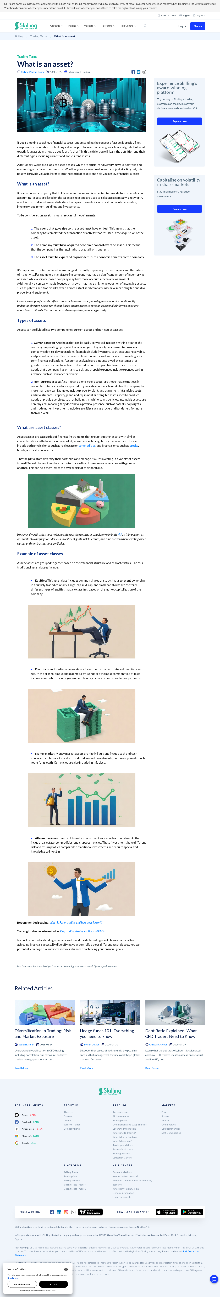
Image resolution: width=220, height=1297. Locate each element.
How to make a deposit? (125, 1176)
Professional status (123, 1149)
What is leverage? (122, 1141)
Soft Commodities (171, 1132)
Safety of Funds (72, 1124)
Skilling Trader (71, 1172)
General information (123, 1192)
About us (69, 1112)
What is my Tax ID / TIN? (126, 1188)
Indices (165, 1120)
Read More (21, 1068)
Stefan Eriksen (26, 1044)
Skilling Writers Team (32, 71)
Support (186, 15)
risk (120, 534)
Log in (182, 26)
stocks (134, 445)
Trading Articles (121, 1153)
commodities (87, 445)
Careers (68, 1116)
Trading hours (120, 1120)
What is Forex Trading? (125, 1136)
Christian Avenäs (158, 1044)
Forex (165, 1112)
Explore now (180, 121)
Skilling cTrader (72, 1180)
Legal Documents (122, 1196)
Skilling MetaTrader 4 (75, 1184)
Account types (121, 1112)
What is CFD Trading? (124, 1132)
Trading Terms (38, 36)
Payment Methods (123, 1172)
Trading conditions (123, 1145)
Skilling (19, 36)
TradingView (70, 1176)
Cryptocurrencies (171, 1128)
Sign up (198, 26)
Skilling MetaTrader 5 (75, 1188)
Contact (68, 1120)
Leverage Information (124, 1128)
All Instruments (121, 1116)
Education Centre (122, 1157)
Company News (72, 1128)
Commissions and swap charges (130, 1124)
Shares (165, 1116)
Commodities (169, 1124)
